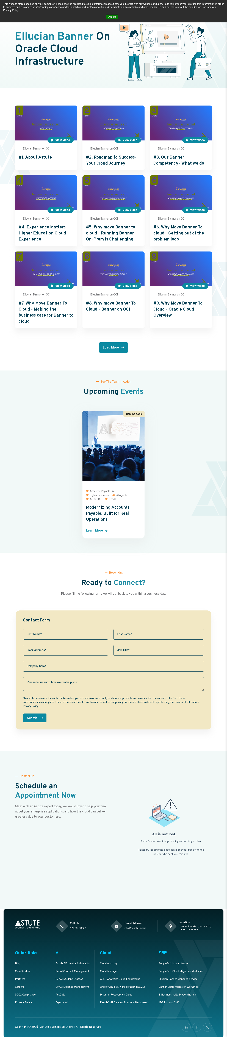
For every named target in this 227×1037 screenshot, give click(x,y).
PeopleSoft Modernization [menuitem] (174, 963)
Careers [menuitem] (19, 987)
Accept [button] (112, 16)
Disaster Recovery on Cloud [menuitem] (116, 995)
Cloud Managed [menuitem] (109, 971)
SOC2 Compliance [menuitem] (25, 995)
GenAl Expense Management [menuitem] (72, 987)
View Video (62, 140)
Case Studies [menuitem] (22, 971)
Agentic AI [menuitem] (62, 1002)
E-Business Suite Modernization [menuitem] (177, 995)
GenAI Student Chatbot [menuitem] (69, 979)
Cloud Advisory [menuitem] (108, 963)
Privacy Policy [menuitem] (23, 1002)
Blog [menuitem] (17, 963)
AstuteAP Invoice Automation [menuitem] (73, 963)
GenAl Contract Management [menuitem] (72, 971)
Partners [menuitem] (20, 979)
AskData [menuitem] (60, 995)
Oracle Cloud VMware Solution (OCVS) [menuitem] (122, 987)
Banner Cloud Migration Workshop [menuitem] (178, 987)
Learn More (94, 530)
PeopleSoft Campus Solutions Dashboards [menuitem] (124, 1002)
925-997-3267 (78, 928)
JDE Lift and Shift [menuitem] (169, 1002)
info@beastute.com (135, 928)
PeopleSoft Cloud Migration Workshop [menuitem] (181, 971)
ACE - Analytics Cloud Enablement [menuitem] (120, 979)
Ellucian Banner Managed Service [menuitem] (178, 979)
